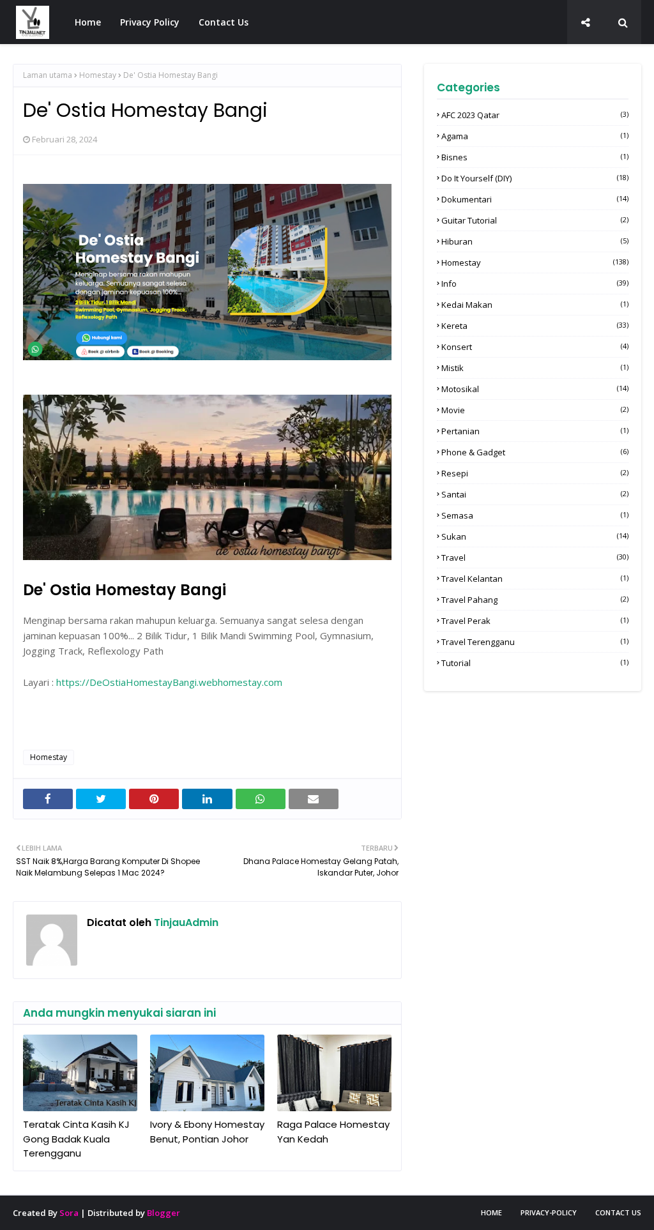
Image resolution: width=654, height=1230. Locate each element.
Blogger (163, 1213)
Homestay (97, 75)
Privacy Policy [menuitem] (149, 22)
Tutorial (534, 663)
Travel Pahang (534, 599)
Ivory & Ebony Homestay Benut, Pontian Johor (207, 1132)
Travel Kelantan (534, 578)
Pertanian (534, 431)
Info (534, 283)
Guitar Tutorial (534, 220)
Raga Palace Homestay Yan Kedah (333, 1132)
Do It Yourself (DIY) (534, 178)
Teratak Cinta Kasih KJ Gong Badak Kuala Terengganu (76, 1139)
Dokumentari (534, 199)
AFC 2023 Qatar (534, 115)
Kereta (534, 325)
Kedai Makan (534, 304)
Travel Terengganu (534, 642)
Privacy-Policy (549, 1212)
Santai (534, 494)
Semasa (534, 515)
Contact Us (618, 1212)
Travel (534, 557)
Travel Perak (534, 620)
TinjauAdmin (184, 922)
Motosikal (534, 389)
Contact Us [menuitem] (223, 22)
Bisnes (534, 157)
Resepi (534, 473)
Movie (534, 410)
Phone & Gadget (534, 452)
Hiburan (534, 241)
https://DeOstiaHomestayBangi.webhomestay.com (169, 682)
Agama (534, 136)
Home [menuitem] (88, 22)
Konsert (534, 347)
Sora (69, 1213)
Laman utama (47, 75)
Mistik (534, 368)
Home (491, 1212)
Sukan (534, 536)
